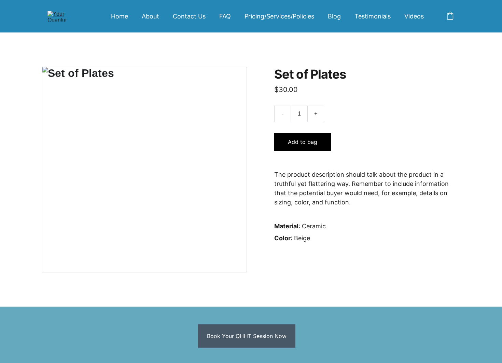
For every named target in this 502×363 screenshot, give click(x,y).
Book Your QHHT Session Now (247, 336)
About (150, 16)
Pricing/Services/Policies (279, 16)
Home (119, 16)
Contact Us (189, 16)
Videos (414, 16)
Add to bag (302, 141)
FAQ (225, 16)
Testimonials (372, 16)
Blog (334, 16)
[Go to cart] (450, 16)
